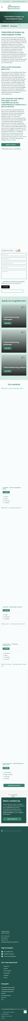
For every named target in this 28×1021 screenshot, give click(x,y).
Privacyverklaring (5, 1014)
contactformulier (15, 133)
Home (4, 21)
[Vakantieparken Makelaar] (14, 7)
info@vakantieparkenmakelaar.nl (19, 1)
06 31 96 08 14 (4, 937)
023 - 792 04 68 (6, 1)
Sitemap (3, 1018)
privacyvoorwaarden (14, 283)
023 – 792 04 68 (5, 935)
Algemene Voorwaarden (6, 1016)
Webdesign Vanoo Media (8, 1012)
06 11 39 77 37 (4, 939)
